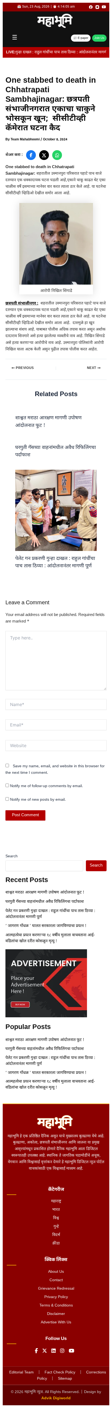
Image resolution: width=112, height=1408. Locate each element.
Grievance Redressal (56, 1288)
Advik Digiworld (56, 1398)
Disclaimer (56, 1314)
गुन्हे (56, 1226)
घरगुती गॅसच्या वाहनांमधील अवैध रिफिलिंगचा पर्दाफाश (44, 901)
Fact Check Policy (60, 1372)
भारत (56, 1209)
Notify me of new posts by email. (38, 799)
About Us (56, 1271)
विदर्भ (56, 1235)
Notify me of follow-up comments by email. (46, 786)
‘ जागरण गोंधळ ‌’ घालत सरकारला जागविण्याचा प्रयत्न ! (45, 926)
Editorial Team (21, 1372)
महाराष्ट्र (56, 1201)
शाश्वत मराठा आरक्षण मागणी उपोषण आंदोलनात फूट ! (44, 892)
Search (11, 856)
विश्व (56, 1218)
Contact (56, 1280)
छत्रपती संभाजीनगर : (21, 303)
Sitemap (65, 1378)
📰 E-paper (80, 38)
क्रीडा (56, 1243)
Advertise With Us (56, 1322)
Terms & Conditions (56, 1305)
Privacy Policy (56, 1297)
